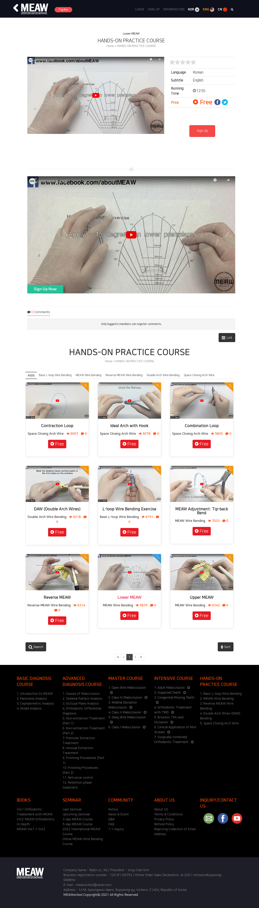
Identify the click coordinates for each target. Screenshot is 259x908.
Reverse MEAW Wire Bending (124, 375)
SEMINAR (72, 800)
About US (161, 809)
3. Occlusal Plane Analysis (81, 703)
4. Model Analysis (29, 708)
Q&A (111, 819)
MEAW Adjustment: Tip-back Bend (201, 511)
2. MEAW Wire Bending (217, 699)
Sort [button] (226, 647)
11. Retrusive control (78, 778)
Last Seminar (72, 809)
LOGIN (139, 9)
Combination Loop (202, 426)
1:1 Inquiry (116, 829)
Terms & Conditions (168, 814)
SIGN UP (154, 9)
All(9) (31, 375)
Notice (113, 809)
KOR (191, 9)
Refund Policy (164, 824)
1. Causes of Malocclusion (81, 694)
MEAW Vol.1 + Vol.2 (31, 829)
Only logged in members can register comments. (131, 324)
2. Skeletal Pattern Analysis (82, 699)
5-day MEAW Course (77, 824)
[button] (15, 8)
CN (220, 9)
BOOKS (23, 800)
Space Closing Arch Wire (199, 375)
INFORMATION (173, 9)
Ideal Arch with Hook (129, 426)
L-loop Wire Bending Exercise (129, 509)
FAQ (111, 824)
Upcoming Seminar (76, 814)
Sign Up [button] (202, 131)
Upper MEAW (202, 597)
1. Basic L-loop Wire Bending (221, 694)
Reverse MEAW (57, 597)
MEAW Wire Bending (88, 375)
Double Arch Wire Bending (163, 375)
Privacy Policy (164, 819)
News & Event (118, 814)
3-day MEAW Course (77, 819)
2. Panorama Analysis (32, 699)
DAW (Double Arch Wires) (57, 509)
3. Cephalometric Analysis (35, 703)
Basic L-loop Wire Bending (55, 375)
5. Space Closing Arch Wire (219, 723)
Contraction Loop (57, 426)
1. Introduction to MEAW (35, 694)
